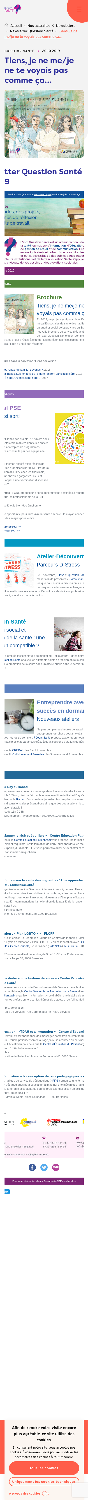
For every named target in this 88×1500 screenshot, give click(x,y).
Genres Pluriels (19, 946)
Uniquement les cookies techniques (44, 1481)
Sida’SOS (55, 946)
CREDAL (17, 750)
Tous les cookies (44, 1468)
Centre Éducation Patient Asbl (32, 840)
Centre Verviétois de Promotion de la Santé (50, 991)
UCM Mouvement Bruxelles (27, 754)
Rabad (20, 799)
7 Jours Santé (42, 737)
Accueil (16, 25)
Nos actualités (39, 25)
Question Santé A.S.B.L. (13, 9)
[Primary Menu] (79, 9)
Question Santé (77, 575)
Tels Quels (70, 946)
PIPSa (60, 575)
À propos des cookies (24, 1493)
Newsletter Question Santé (31, 30)
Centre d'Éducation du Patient (61, 1044)
